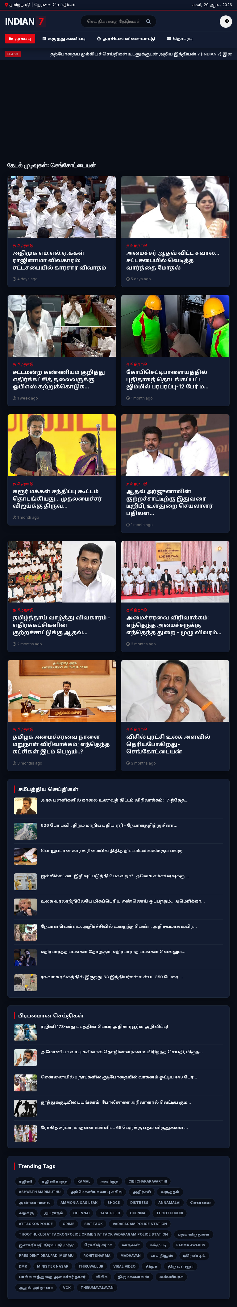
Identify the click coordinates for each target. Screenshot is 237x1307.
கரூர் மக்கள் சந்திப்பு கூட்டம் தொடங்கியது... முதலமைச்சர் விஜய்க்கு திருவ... (57, 498)
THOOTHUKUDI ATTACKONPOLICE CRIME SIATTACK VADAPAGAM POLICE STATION (93, 1234)
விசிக (101, 1277)
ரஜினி (25, 1181)
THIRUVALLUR (90, 1266)
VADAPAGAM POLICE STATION (140, 1224)
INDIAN (24, 21)
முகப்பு (23, 38)
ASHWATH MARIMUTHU (39, 1192)
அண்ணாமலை (35, 1202)
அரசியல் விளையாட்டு (128, 38)
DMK (23, 1266)
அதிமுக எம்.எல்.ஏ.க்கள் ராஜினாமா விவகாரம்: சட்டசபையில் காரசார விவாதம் (59, 260)
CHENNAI (81, 1213)
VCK (67, 1287)
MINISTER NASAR (53, 1266)
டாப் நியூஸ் (162, 1255)
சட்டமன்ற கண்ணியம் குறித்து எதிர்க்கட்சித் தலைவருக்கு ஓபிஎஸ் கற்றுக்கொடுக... (59, 379)
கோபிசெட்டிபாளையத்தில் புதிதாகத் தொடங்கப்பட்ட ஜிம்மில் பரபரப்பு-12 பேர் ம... (167, 379)
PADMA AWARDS (190, 1245)
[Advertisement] (118, 111)
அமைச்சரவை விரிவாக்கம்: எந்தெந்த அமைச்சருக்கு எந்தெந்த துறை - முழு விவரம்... (174, 625)
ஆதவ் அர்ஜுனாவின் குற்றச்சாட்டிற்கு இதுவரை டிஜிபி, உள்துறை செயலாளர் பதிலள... (169, 502)
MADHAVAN (130, 1255)
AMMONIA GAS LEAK (79, 1202)
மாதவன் (131, 1245)
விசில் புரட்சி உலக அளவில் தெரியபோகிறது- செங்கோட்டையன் (168, 744)
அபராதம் (53, 1213)
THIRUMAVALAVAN (97, 1287)
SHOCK (113, 1202)
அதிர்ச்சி (141, 1192)
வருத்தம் (170, 1192)
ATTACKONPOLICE (36, 1224)
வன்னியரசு (171, 1277)
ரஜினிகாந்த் (55, 1181)
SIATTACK (93, 1224)
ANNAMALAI (169, 1202)
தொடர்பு (183, 38)
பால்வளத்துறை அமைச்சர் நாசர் (52, 1277)
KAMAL (83, 1181)
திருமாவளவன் (133, 1277)
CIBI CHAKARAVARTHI (147, 1181)
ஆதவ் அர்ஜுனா (36, 1287)
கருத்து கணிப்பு (66, 38)
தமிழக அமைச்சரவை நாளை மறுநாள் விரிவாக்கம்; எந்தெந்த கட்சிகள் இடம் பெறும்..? (61, 744)
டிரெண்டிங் (194, 1255)
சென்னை (200, 1202)
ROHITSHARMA (96, 1255)
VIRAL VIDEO (124, 1266)
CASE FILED (109, 1213)
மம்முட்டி (158, 1245)
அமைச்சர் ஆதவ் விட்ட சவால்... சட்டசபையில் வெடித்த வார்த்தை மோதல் (172, 260)
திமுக (151, 1266)
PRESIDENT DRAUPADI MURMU (46, 1255)
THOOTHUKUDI (169, 1213)
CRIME (68, 1224)
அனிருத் (109, 1181)
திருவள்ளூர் (181, 1266)
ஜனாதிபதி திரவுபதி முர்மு (46, 1245)
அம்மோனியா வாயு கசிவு (96, 1192)
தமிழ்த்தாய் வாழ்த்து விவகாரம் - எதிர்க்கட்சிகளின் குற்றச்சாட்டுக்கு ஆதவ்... (61, 625)
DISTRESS (139, 1202)
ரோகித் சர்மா (98, 1245)
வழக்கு (26, 1213)
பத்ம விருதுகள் (194, 1234)
